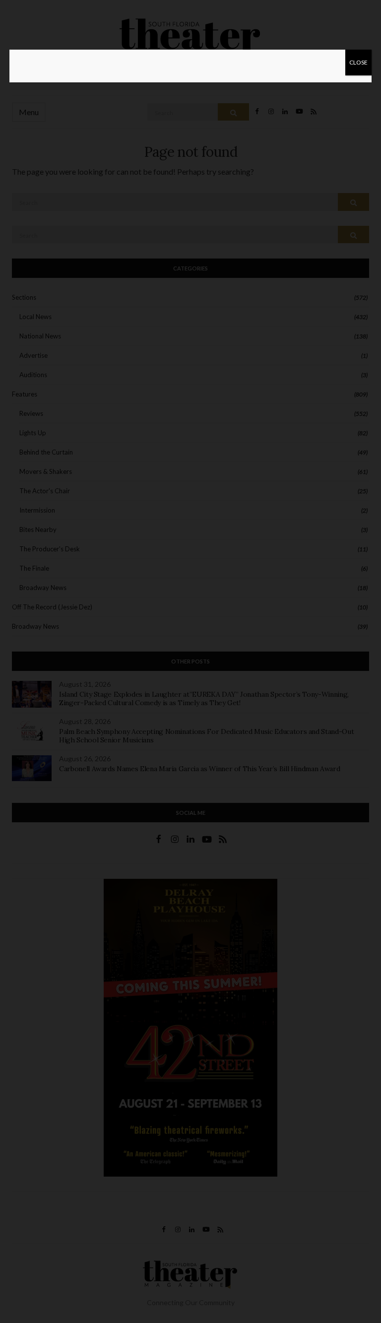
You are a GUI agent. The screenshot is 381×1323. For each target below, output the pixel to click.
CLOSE (358, 62)
